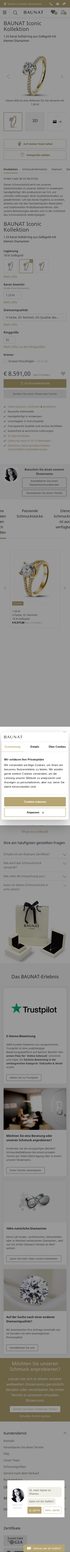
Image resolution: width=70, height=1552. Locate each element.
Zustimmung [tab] (12, 746)
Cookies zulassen (35, 801)
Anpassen (33, 812)
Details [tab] (34, 746)
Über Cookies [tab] (57, 746)
